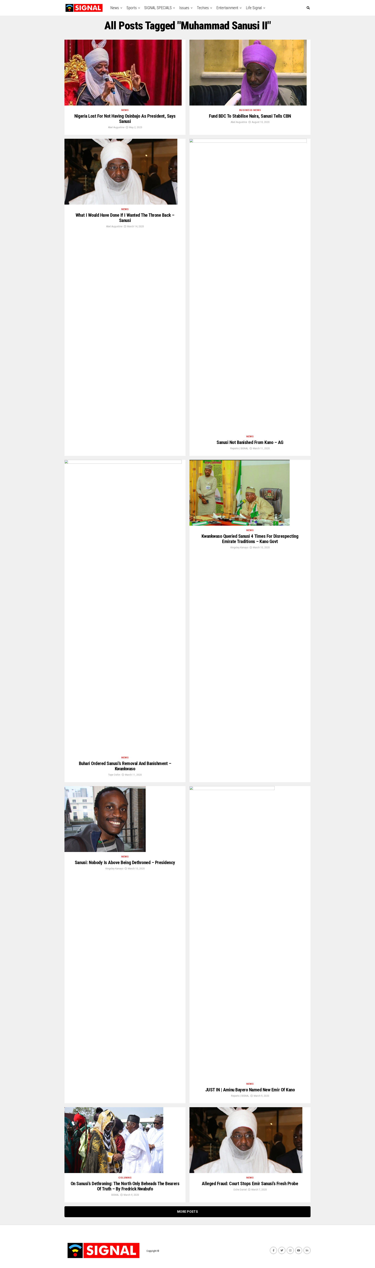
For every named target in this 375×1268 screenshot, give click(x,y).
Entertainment (227, 7)
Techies (203, 7)
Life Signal (254, 7)
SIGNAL (115, 1195)
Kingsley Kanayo (239, 547)
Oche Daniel (240, 1189)
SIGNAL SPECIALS (158, 7)
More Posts (187, 1211)
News (114, 7)
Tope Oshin (114, 774)
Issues (184, 7)
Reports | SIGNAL (239, 448)
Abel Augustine (116, 127)
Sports (132, 7)
